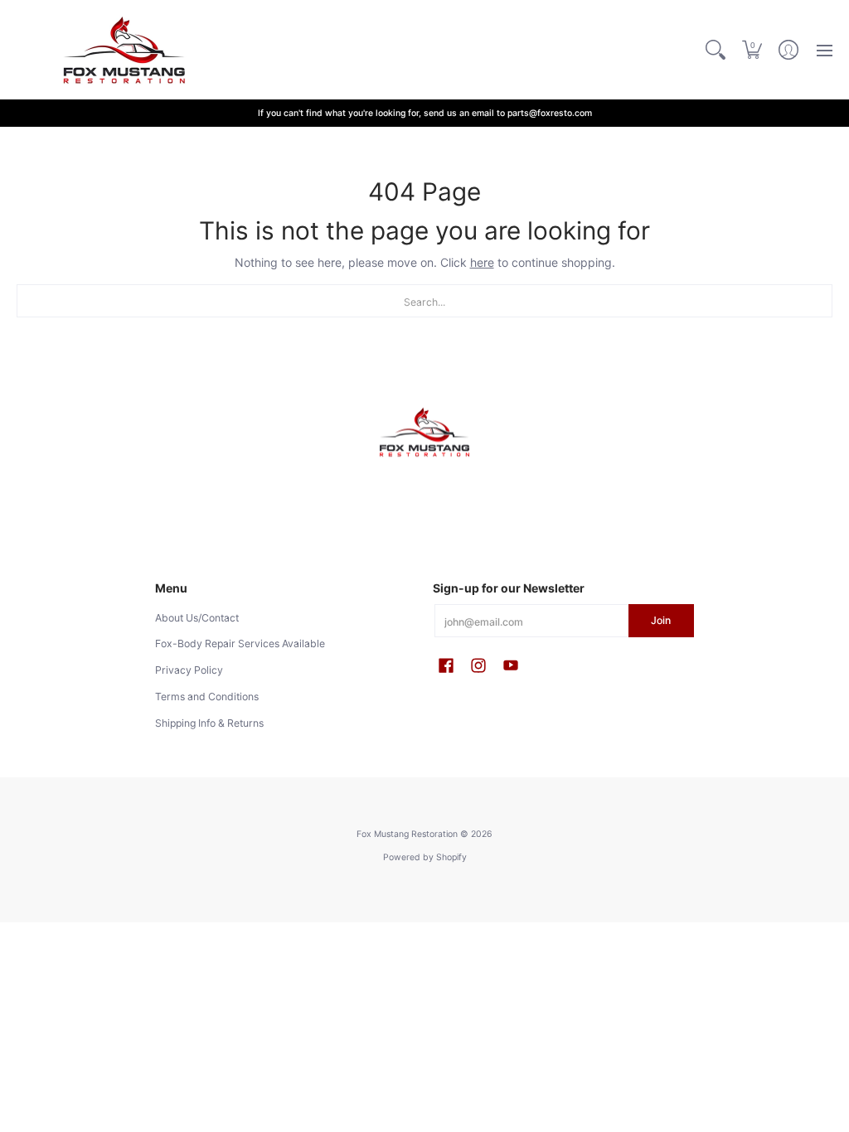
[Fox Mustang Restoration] (120, 49)
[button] (752, 49)
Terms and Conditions (207, 696)
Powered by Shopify (425, 857)
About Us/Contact (197, 618)
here (482, 262)
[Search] (715, 49)
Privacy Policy (189, 670)
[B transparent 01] (425, 433)
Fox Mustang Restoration (407, 834)
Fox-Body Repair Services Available (240, 643)
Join (661, 620)
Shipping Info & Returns (209, 723)
